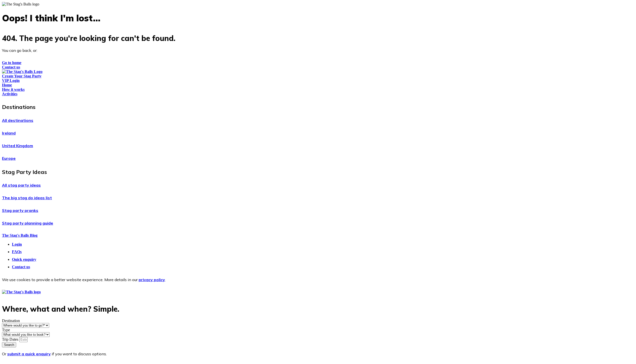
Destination (11, 321)
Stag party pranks (20, 210)
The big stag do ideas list (27, 197)
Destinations (19, 106)
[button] (318, 106)
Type (6, 330)
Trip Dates (10, 339)
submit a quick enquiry (29, 353)
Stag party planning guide (27, 223)
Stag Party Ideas (24, 171)
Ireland (9, 133)
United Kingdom (17, 145)
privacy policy (152, 279)
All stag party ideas (21, 185)
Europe (9, 158)
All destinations (17, 120)
